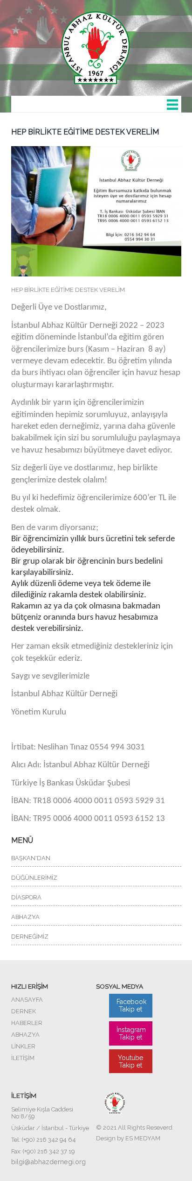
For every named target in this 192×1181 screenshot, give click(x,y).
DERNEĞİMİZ (29, 936)
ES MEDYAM (142, 1138)
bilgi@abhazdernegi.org (48, 1162)
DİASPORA (26, 897)
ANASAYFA (27, 999)
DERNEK (23, 1011)
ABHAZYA (25, 916)
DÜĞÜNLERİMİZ (34, 877)
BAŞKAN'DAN (30, 858)
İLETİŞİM (22, 1057)
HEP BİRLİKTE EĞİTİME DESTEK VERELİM (85, 131)
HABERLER (26, 1022)
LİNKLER (23, 1046)
